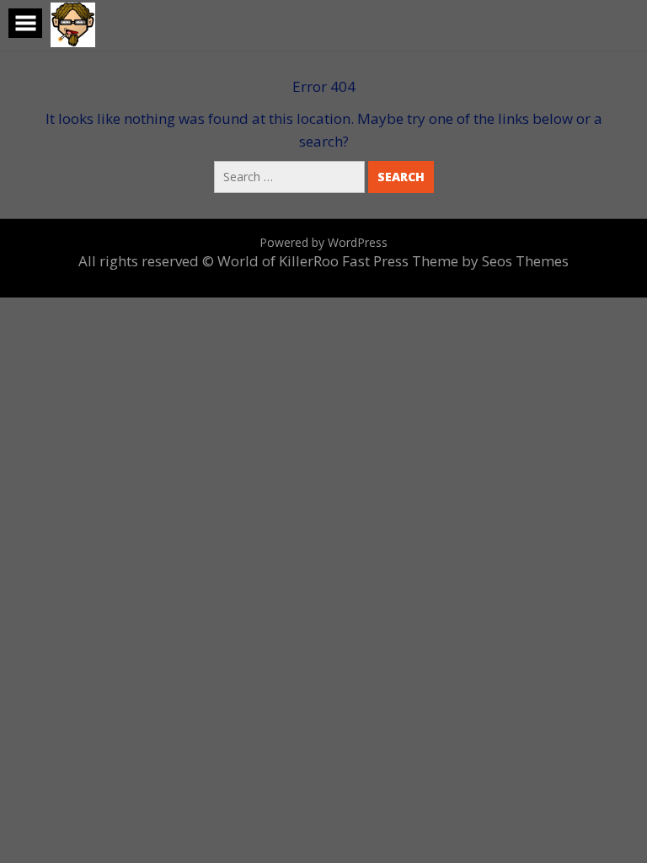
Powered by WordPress (323, 242)
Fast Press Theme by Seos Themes (455, 261)
